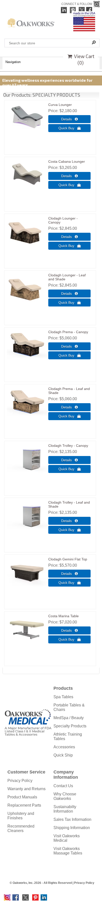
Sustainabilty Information (64, 809)
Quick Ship (63, 755)
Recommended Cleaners (20, 828)
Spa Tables (63, 697)
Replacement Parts (24, 805)
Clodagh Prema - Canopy (68, 332)
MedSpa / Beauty (68, 718)
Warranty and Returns (26, 789)
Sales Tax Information (72, 819)
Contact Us (63, 786)
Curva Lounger (60, 105)
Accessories (64, 747)
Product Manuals (22, 797)
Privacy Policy (19, 780)
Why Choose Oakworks (64, 796)
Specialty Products (69, 726)
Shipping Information (71, 828)
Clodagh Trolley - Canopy (68, 446)
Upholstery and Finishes (20, 815)
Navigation (13, 62)
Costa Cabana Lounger (66, 161)
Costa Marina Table (63, 616)
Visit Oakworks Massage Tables (67, 850)
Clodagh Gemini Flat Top (67, 559)
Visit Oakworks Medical (66, 838)
